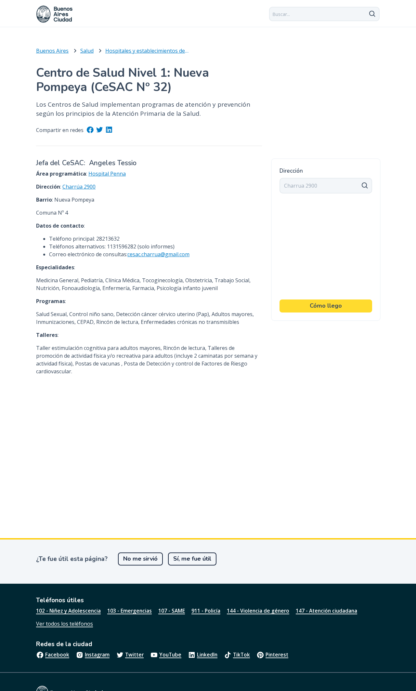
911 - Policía (205, 610)
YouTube (170, 654)
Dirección (291, 171)
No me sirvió (140, 559)
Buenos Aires (52, 50)
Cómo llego (326, 306)
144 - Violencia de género (258, 610)
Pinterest (277, 654)
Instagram (97, 654)
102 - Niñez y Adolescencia (68, 610)
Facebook (57, 654)
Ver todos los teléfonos (64, 623)
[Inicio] (54, 14)
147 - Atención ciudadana (326, 610)
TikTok (241, 654)
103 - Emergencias (129, 610)
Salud (87, 50)
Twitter (134, 654)
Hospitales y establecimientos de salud (146, 50)
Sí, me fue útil (192, 559)
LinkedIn (207, 654)
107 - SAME (171, 610)
